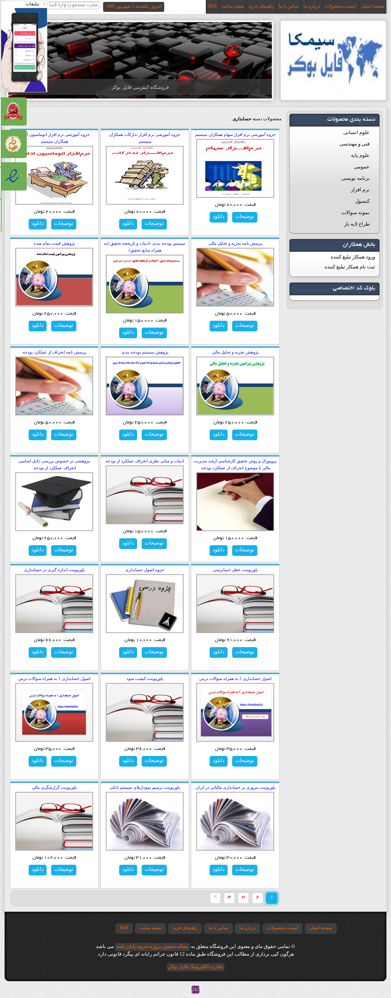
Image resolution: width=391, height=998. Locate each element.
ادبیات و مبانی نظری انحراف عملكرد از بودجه (144, 461)
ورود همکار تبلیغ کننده (353, 257)
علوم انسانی (356, 132)
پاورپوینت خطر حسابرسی (235, 569)
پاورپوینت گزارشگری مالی (54, 787)
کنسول (362, 201)
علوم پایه (360, 155)
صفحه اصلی (372, 6)
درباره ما (312, 6)
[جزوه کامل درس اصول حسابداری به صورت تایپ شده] (144, 603)
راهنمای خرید (261, 6)
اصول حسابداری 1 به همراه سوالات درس (54, 678)
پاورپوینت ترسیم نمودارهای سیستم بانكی (145, 787)
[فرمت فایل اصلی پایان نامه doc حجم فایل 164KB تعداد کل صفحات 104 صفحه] (235, 386)
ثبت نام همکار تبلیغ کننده (350, 267)
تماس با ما (289, 6)
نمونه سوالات (355, 212)
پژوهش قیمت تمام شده (54, 243)
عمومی (362, 167)
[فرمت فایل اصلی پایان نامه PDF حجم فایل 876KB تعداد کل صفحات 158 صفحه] (144, 386)
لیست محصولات (340, 6)
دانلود (219, 216)
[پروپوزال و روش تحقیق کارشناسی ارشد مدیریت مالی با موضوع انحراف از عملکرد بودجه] (235, 501)
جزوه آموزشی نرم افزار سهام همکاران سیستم (235, 134)
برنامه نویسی (355, 178)
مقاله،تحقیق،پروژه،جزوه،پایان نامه (152, 946)
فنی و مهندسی (354, 144)
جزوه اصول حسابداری (144, 569)
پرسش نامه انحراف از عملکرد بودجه (54, 352)
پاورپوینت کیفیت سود (144, 678)
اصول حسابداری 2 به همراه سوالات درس (235, 678)
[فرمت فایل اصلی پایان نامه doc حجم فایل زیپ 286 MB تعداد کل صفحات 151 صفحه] (54, 277)
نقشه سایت (233, 6)
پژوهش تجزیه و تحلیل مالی (235, 352)
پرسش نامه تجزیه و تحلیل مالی (235, 243)
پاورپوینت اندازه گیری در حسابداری (54, 569)
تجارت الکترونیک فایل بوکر (195, 966)
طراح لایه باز (357, 224)
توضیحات (244, 216)
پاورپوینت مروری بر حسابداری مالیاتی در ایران (235, 787)
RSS (212, 6)
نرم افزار (360, 189)
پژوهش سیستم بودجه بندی (144, 352)
